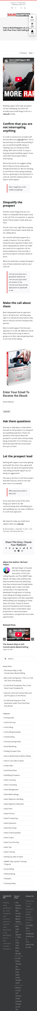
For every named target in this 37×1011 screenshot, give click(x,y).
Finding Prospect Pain (12, 751)
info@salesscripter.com (18, 4)
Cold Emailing (9, 737)
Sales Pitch (8, 809)
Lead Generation (10, 770)
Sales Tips (20, 531)
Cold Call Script (10, 722)
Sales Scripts (9, 837)
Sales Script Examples (12, 833)
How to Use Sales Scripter (14, 761)
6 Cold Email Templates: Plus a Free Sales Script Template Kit (18, 970)
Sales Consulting (10, 785)
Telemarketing (9, 874)
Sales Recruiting (10, 828)
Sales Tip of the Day (11, 842)
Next (30, 53)
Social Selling (9, 869)
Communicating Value (12, 742)
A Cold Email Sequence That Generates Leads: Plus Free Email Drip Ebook (17, 703)
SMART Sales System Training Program (15, 862)
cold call (6, 114)
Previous (23, 53)
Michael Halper (9, 529)
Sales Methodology (11, 794)
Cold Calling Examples (12, 732)
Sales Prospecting (11, 818)
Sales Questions (10, 823)
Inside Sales (8, 766)
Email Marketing (10, 746)
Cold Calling (13, 531)
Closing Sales (9, 718)
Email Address (8, 402)
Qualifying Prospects (12, 775)
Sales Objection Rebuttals (14, 804)
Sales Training (9, 852)
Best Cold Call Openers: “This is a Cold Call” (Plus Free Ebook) (18, 940)
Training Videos (10, 883)
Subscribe (6, 411)
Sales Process (9, 813)
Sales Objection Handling (13, 799)
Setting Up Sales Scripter (13, 857)
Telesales (7, 878)
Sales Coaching (10, 780)
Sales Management (11, 789)
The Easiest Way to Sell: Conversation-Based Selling (15, 645)
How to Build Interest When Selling (17, 756)
